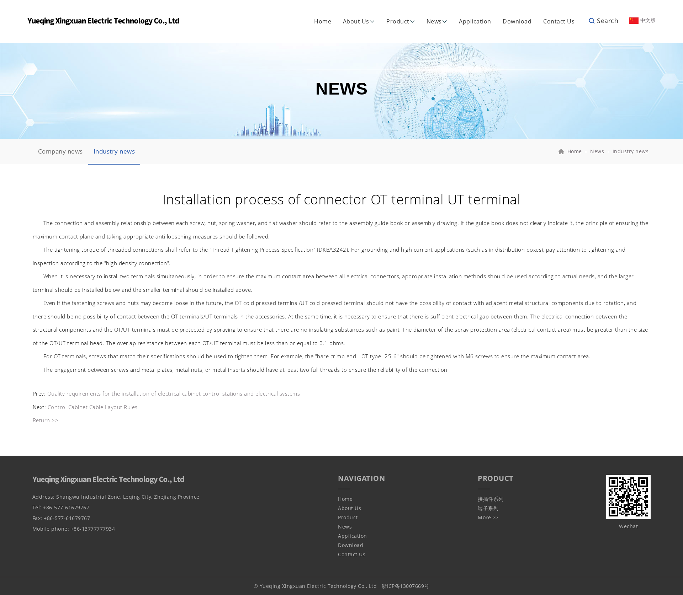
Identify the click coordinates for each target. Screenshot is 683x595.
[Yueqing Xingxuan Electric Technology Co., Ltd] (103, 20)
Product (397, 21)
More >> (488, 517)
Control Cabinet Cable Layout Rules (93, 407)
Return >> (46, 420)
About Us (356, 21)
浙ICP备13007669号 (405, 586)
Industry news (114, 151)
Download (517, 21)
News (434, 21)
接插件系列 (491, 498)
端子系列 (488, 508)
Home (322, 21)
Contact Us (559, 21)
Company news (60, 151)
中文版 (647, 20)
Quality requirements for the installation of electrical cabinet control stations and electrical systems (173, 393)
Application (475, 21)
